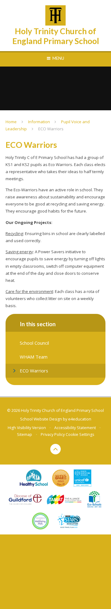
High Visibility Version (27, 427)
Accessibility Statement (75, 427)
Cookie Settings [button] (80, 434)
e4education (79, 419)
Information (39, 121)
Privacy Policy (53, 434)
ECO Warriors (51, 129)
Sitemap (24, 434)
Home (11, 121)
